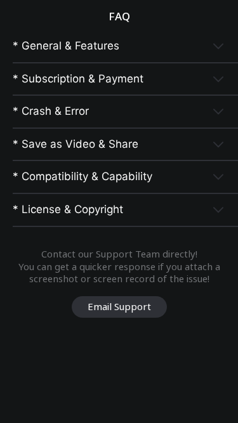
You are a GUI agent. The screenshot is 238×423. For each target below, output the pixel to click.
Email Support (119, 306)
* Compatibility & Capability (82, 176)
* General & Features (66, 45)
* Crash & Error (51, 111)
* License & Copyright (68, 209)
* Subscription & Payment (78, 78)
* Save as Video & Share (75, 144)
